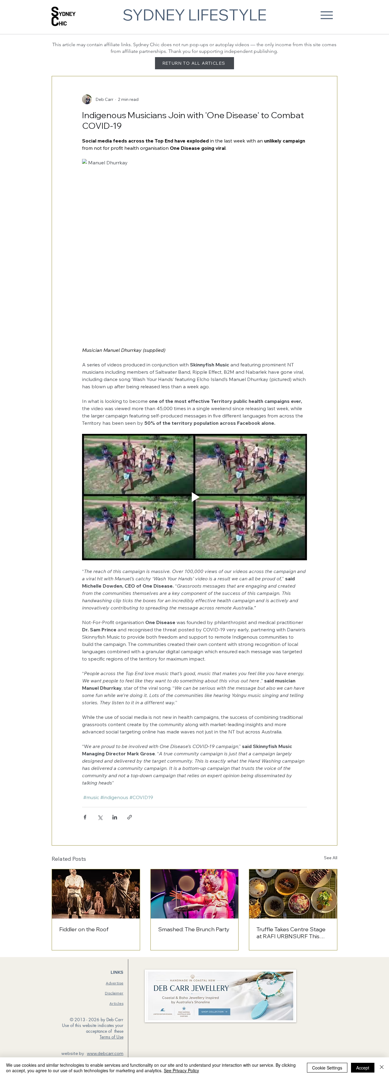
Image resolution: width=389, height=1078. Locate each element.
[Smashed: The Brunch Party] (195, 893)
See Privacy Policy (181, 1070)
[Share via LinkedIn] (115, 817)
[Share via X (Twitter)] (100, 817)
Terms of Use (111, 1037)
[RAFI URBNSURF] (293, 893)
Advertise (114, 983)
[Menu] (326, 15)
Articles (116, 1003)
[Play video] (194, 497)
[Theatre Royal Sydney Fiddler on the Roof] (96, 893)
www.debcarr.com (105, 1053)
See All (330, 857)
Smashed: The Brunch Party (193, 929)
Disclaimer (114, 993)
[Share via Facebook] (85, 817)
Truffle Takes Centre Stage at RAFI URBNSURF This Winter (290, 933)
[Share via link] (130, 817)
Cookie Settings (327, 1068)
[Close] (381, 1067)
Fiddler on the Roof (83, 929)
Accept (362, 1068)
